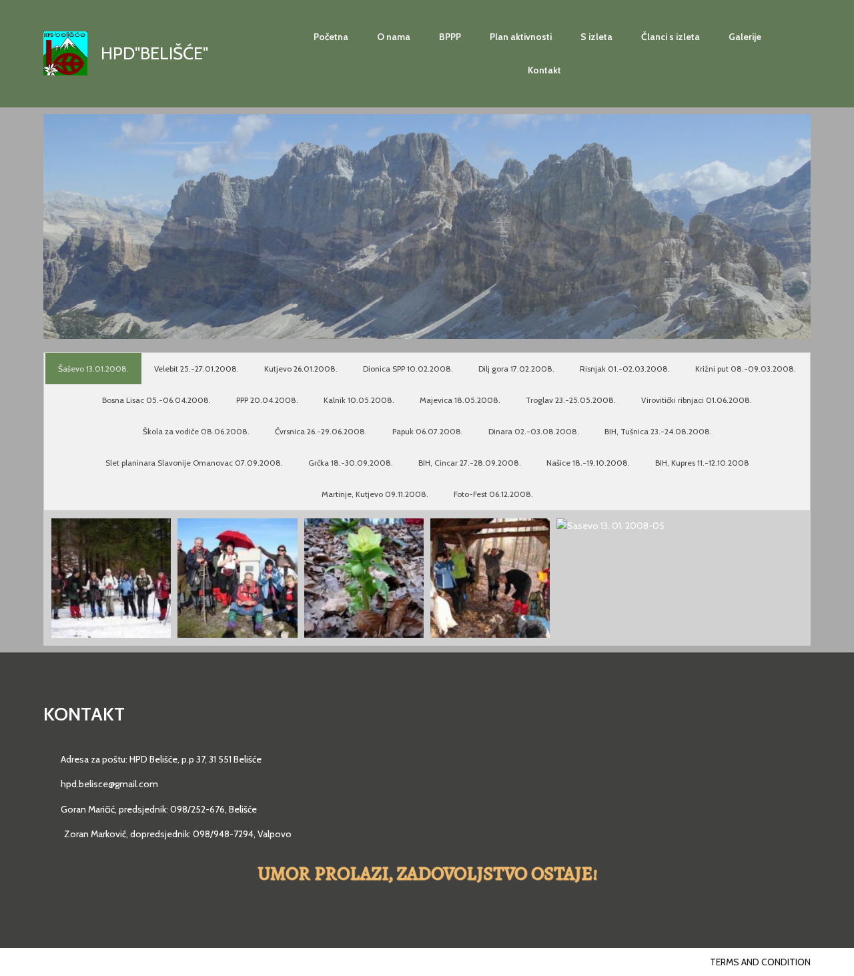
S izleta (596, 37)
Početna (331, 37)
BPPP (450, 37)
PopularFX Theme (158, 962)
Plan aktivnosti (521, 37)
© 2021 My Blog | (80, 962)
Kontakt (544, 70)
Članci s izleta (670, 37)
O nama (393, 37)
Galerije (745, 37)
